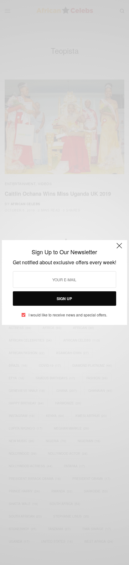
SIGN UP (64, 298)
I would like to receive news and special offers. (67, 315)
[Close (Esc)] (119, 248)
